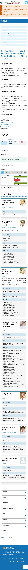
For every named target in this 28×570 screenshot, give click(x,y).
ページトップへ (14, 567)
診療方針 (4, 30)
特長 (3, 27)
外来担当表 (5, 42)
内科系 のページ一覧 (7, 537)
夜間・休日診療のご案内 (6, 187)
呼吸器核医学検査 (5, 124)
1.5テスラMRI (4, 126)
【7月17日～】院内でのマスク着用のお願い (12, 6)
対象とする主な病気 (7, 33)
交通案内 (19, 567)
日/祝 (25, 172)
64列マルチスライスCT (6, 122)
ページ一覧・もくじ (10, 558)
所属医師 (4, 45)
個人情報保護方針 (19, 558)
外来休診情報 (5, 39)
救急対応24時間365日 (16, 3)
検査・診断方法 (6, 36)
